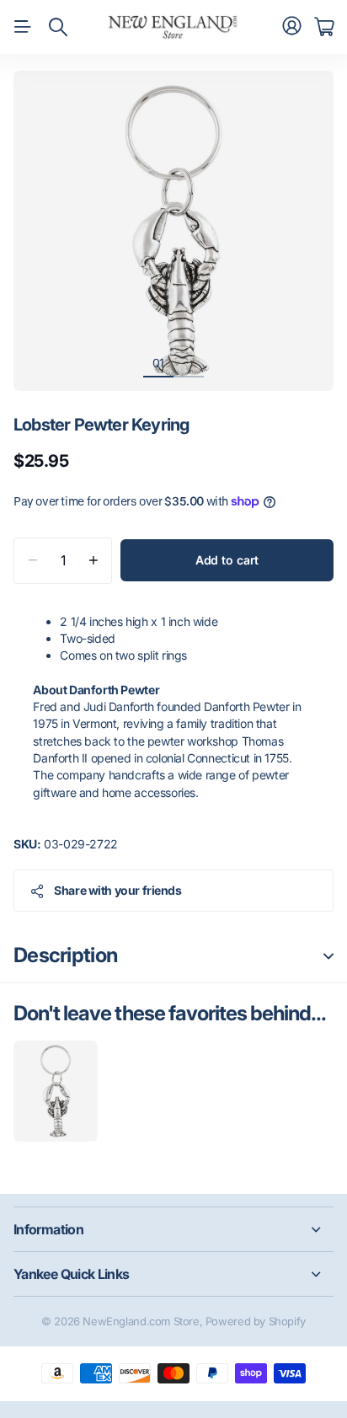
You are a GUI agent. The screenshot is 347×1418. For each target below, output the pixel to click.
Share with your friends (117, 890)
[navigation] (189, 362)
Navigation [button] (22, 26)
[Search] (58, 26)
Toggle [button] (328, 955)
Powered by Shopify (256, 1321)
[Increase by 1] (93, 561)
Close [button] (173, 1229)
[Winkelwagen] (324, 27)
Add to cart (227, 560)
